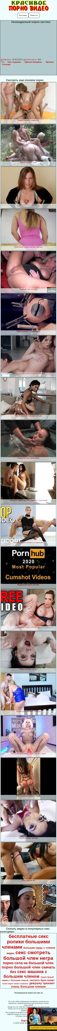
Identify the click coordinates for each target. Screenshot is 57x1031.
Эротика (50, 62)
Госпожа (6, 64)
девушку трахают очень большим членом (33, 985)
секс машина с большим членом (25, 974)
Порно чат (34, 15)
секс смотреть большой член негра (28, 955)
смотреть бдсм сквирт (42, 980)
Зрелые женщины (33, 62)
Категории (23, 15)
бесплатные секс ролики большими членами (26, 942)
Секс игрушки (14, 62)
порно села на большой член (28, 963)
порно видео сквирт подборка (15, 983)
